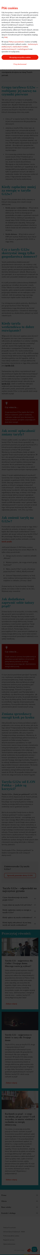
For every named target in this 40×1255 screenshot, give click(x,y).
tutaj (5, 37)
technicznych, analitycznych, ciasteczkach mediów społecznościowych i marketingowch (20, 46)
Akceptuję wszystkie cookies (20, 57)
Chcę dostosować (20, 64)
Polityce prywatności (16, 42)
